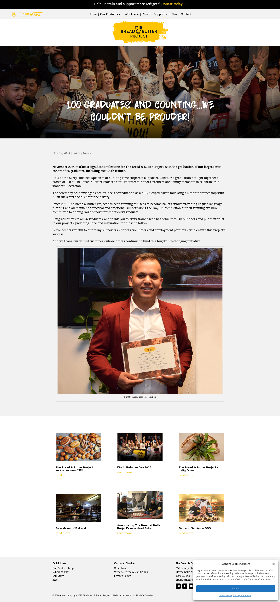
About (146, 14)
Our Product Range (63, 568)
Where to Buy (60, 572)
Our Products (109, 14)
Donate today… (173, 4)
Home (93, 14)
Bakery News (81, 153)
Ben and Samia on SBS (195, 528)
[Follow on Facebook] (184, 586)
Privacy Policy (122, 576)
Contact (186, 14)
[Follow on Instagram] (178, 586)
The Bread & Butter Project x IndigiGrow (198, 469)
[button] (273, 564)
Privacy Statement (242, 596)
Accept (236, 588)
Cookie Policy (225, 596)
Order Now (120, 568)
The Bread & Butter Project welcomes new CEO (74, 469)
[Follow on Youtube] (191, 586)
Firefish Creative (144, 596)
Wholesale (132, 14)
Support (159, 14)
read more (63, 475)
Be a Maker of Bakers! (71, 528)
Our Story (58, 576)
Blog (174, 14)
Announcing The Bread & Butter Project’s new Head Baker (139, 527)
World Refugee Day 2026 (134, 467)
